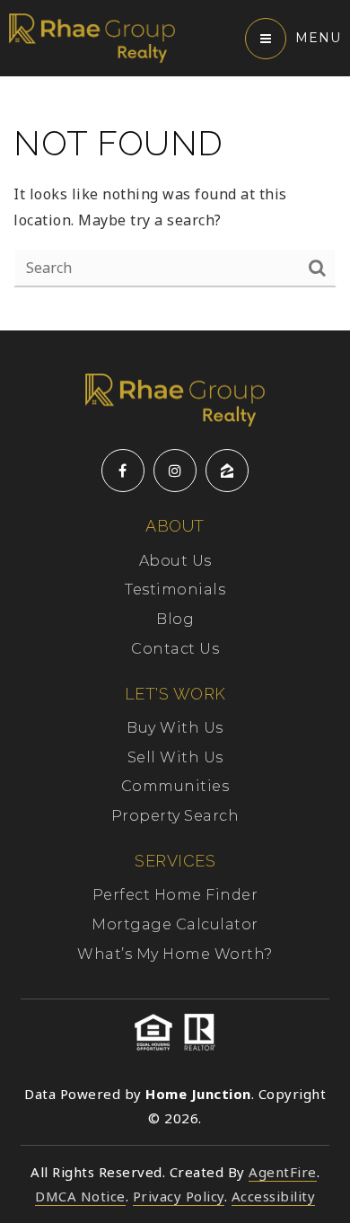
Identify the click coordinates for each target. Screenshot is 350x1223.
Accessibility (274, 1196)
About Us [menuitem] (175, 560)
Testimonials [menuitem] (175, 589)
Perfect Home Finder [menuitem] (175, 894)
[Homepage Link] (92, 37)
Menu (318, 38)
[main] (175, 203)
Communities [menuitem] (175, 786)
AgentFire (283, 1172)
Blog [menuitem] (175, 619)
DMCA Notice (80, 1196)
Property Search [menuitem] (175, 815)
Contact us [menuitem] (175, 648)
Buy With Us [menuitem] (175, 727)
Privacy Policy (178, 1196)
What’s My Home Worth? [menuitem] (175, 954)
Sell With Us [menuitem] (175, 757)
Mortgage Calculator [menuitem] (175, 924)
